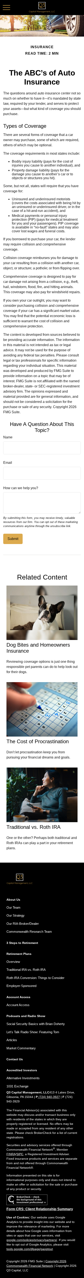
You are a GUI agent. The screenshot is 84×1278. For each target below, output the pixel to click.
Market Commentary (21, 1048)
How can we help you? (20, 488)
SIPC (19, 1154)
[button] (13, 899)
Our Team (13, 907)
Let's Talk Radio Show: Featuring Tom (32, 1032)
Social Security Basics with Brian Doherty (35, 1024)
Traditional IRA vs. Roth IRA (26, 969)
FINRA (11, 1154)
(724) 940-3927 (49, 1097)
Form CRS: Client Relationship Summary (39, 1209)
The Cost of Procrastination (37, 741)
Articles (11, 1040)
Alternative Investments (23, 1078)
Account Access (18, 1005)
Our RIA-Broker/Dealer (22, 923)
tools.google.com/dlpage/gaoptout (29, 1249)
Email (7, 462)
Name (7, 437)
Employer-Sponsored (21, 986)
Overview (13, 962)
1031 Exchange (17, 1086)
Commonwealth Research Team (29, 931)
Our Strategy (15, 915)
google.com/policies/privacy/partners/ (31, 1240)
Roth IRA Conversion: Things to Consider (35, 978)
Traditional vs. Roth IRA (33, 827)
